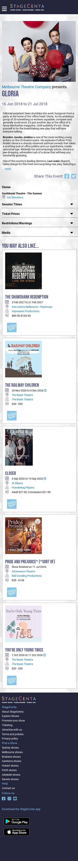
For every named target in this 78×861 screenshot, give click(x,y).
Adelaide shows (11, 774)
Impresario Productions (25, 311)
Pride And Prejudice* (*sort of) (30, 562)
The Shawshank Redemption (26, 297)
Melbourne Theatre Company (26, 87)
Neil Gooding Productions (27, 575)
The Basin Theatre (22, 395)
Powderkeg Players (23, 487)
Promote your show (13, 720)
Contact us (8, 788)
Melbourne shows (12, 752)
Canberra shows (11, 761)
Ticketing (7, 725)
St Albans (17, 483)
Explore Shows (10, 716)
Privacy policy (10, 738)
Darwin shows (10, 779)
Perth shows (9, 770)
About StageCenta (12, 711)
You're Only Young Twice (24, 650)
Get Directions (14, 197)
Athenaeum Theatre (23, 571)
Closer (10, 473)
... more (6, 168)
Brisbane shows (11, 756)
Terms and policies (12, 734)
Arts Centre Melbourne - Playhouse (32, 306)
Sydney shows (10, 747)
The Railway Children (22, 385)
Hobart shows (10, 765)
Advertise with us (12, 729)
